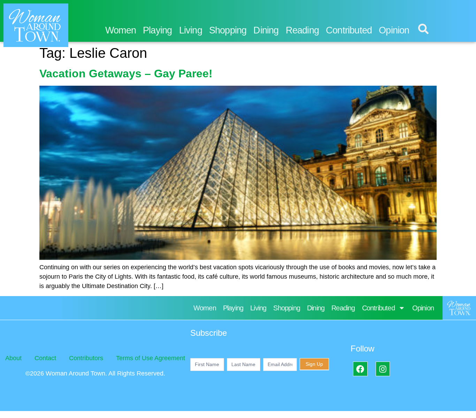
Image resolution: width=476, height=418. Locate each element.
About (13, 358)
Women (120, 30)
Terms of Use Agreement (150, 358)
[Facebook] (360, 369)
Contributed (349, 30)
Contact (45, 358)
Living (190, 30)
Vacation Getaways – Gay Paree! (126, 73)
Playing (157, 30)
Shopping (228, 30)
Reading (302, 30)
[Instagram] (383, 369)
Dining (265, 30)
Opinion (394, 30)
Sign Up (314, 364)
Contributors (86, 358)
